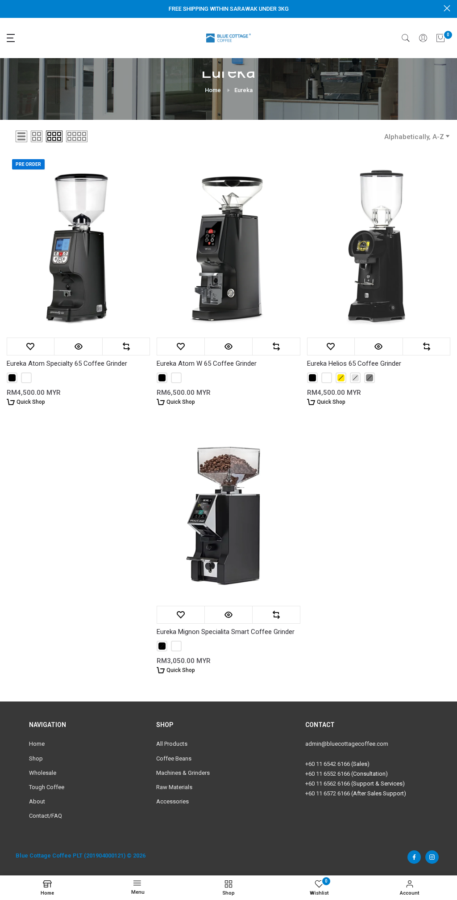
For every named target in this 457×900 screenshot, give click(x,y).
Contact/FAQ (45, 815)
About (37, 801)
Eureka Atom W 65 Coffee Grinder (207, 363)
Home (213, 90)
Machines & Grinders (183, 772)
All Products (171, 743)
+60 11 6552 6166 (327, 773)
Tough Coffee (46, 787)
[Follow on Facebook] (414, 857)
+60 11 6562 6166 (327, 783)
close (10, 8)
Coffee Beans (173, 758)
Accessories (172, 801)
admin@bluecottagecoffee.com (346, 743)
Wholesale (42, 772)
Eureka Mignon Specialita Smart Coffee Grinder (226, 632)
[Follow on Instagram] (432, 857)
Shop (36, 758)
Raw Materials (174, 787)
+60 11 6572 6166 (327, 793)
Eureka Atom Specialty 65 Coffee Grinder (67, 363)
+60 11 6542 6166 (327, 764)
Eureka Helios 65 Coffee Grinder (354, 363)
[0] (440, 38)
